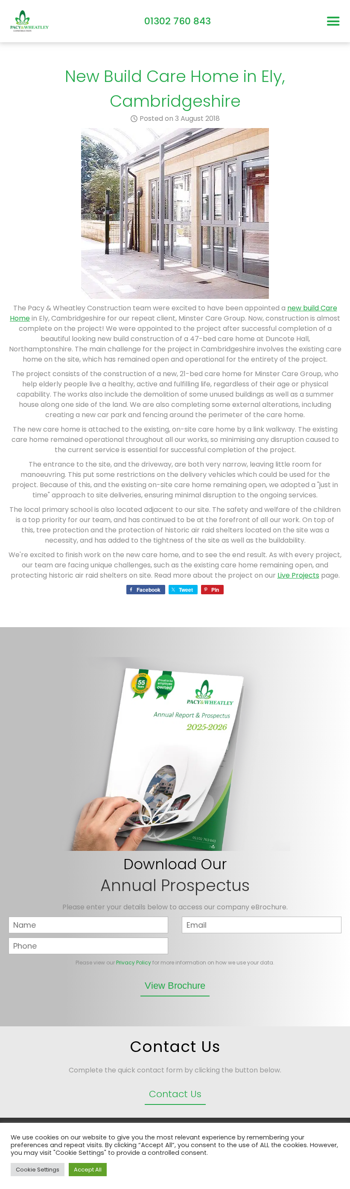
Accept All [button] (88, 1170)
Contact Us (175, 1094)
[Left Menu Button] (333, 21)
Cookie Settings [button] (37, 1170)
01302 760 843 (177, 21)
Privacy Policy (133, 962)
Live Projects (298, 575)
